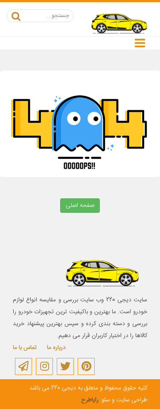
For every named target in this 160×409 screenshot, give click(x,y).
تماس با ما (25, 348)
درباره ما (56, 348)
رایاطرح (90, 400)
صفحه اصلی (80, 205)
